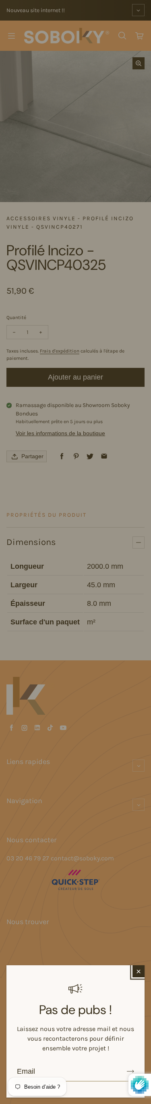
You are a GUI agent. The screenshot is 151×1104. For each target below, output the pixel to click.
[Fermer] (138, 971)
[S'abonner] (130, 1071)
